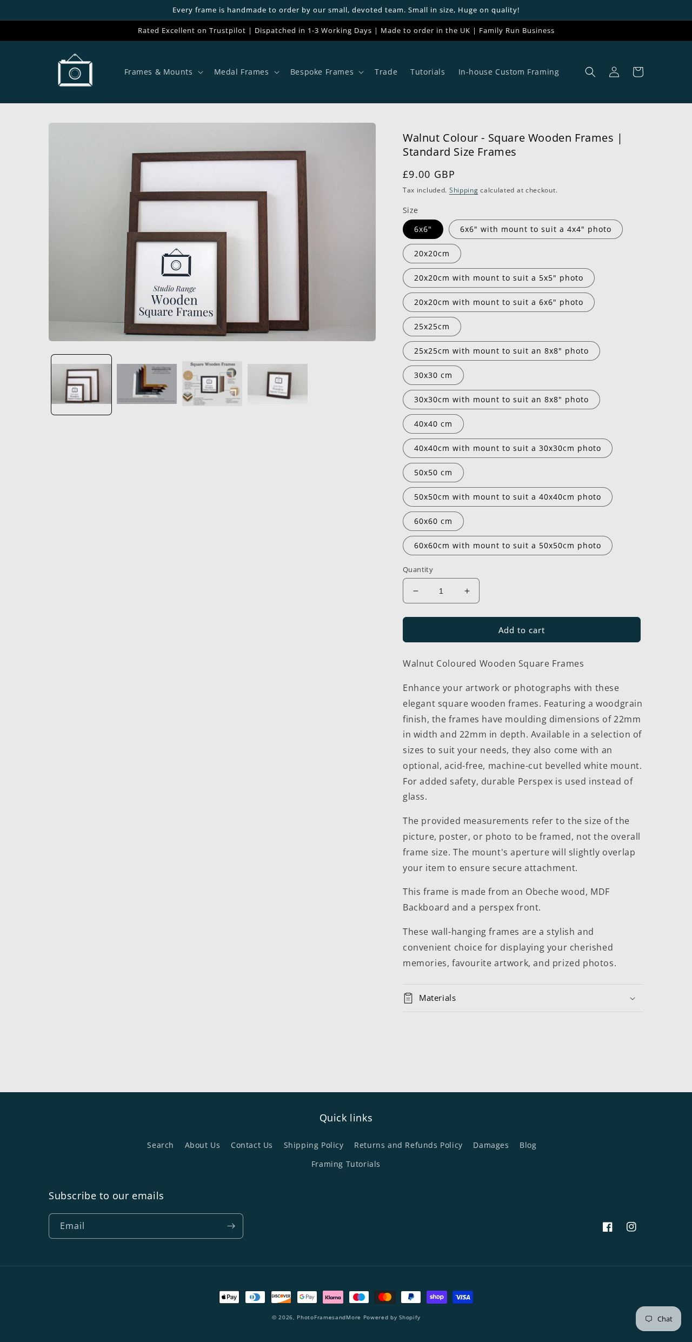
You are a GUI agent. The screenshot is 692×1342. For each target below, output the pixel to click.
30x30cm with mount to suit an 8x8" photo (501, 399)
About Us (203, 1145)
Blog (528, 1145)
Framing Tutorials (346, 1164)
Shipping (463, 190)
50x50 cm (433, 472)
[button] (163, 72)
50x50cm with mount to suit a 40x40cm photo (507, 496)
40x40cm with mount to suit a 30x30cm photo (507, 448)
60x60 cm (433, 521)
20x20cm (432, 253)
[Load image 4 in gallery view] (278, 385)
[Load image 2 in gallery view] (147, 385)
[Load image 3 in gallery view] (212, 385)
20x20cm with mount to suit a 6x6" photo (498, 302)
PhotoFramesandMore (329, 1317)
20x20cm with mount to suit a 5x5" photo (498, 278)
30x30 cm (433, 375)
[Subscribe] (231, 1226)
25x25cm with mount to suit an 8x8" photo (501, 351)
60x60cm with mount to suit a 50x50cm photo (507, 545)
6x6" (423, 229)
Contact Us (252, 1145)
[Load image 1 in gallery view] (81, 385)
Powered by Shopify (392, 1317)
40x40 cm (433, 423)
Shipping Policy (314, 1145)
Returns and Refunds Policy (408, 1145)
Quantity (418, 569)
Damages (491, 1145)
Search (160, 1145)
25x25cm (432, 326)
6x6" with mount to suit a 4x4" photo (535, 229)
